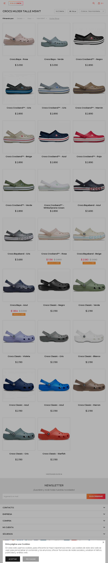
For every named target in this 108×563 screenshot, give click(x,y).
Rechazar (31, 559)
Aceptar (13, 559)
